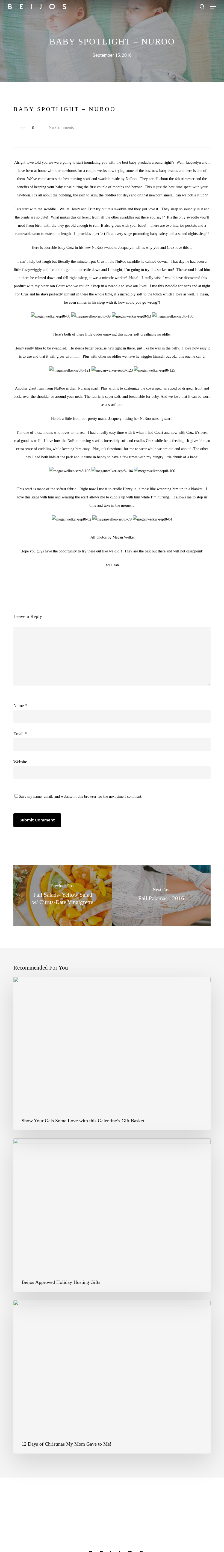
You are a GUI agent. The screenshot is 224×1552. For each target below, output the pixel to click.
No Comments (61, 127)
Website (20, 761)
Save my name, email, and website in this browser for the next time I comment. (80, 796)
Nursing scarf (88, 388)
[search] (202, 6)
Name (20, 705)
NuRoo (131, 179)
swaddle (49, 209)
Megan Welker (124, 537)
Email (20, 733)
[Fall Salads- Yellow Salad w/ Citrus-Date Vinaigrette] (62, 895)
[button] (213, 6)
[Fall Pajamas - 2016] (161, 895)
